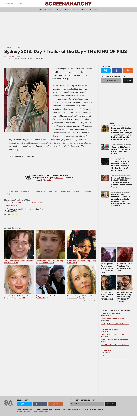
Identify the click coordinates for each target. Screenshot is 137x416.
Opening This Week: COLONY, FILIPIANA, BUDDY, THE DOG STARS (120, 150)
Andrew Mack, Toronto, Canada (112, 319)
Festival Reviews (71, 10)
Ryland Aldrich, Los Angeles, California (115, 345)
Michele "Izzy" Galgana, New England (114, 340)
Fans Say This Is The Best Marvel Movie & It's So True (124, 267)
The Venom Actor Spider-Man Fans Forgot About (107, 295)
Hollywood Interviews (46, 10)
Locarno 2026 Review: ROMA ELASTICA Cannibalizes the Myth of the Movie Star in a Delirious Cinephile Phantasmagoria (121, 134)
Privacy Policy (60, 409)
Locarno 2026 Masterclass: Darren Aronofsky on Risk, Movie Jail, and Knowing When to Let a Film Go (121, 200)
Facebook (41, 404)
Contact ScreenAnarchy (43, 409)
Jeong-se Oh (40, 191)
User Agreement (74, 409)
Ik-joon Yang (26, 191)
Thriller (9, 194)
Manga (59, 10)
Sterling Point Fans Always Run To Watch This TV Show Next (107, 268)
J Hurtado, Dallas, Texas (109, 329)
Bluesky (25, 404)
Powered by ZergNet (90, 301)
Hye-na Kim (53, 191)
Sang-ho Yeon (12, 191)
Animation (78, 191)
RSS (57, 404)
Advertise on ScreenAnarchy (93, 409)
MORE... (103, 355)
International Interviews (90, 10)
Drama (88, 191)
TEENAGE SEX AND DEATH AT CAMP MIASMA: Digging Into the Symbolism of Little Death (121, 165)
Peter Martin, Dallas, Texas (110, 313)
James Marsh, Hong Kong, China (112, 334)
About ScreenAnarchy (25, 409)
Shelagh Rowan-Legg (108, 350)
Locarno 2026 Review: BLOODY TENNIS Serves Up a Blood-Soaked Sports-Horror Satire (121, 182)
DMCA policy (46, 180)
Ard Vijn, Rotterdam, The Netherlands (115, 324)
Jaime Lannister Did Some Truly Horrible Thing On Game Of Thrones (124, 296)
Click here (59, 178)
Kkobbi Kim (65, 191)
